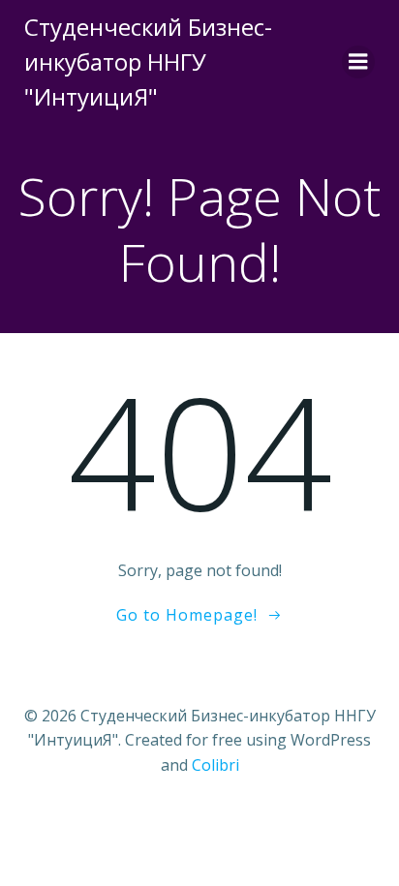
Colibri (215, 765)
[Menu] (358, 62)
